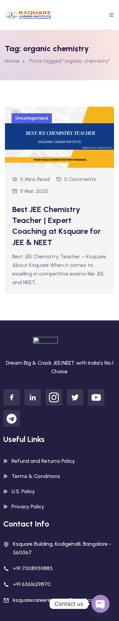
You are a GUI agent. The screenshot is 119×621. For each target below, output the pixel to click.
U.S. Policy (23, 491)
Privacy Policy (28, 506)
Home (12, 61)
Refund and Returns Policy (43, 461)
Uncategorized (32, 118)
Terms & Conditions (36, 476)
